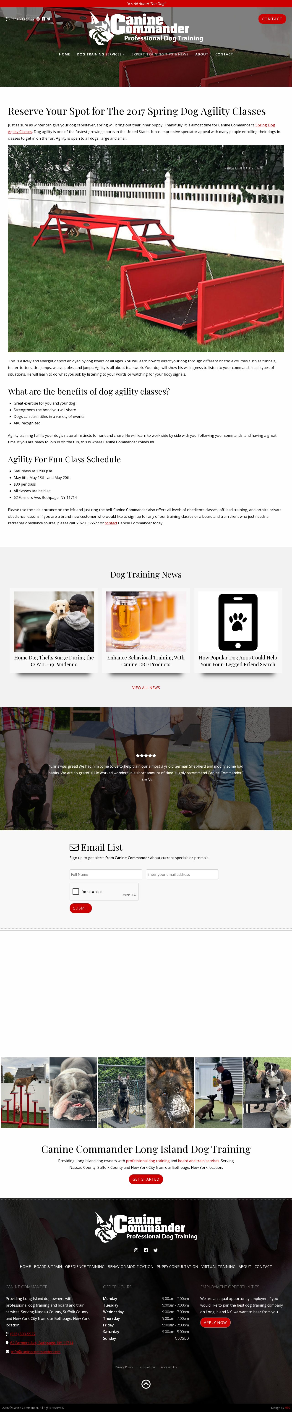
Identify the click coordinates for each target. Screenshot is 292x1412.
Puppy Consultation (177, 1266)
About (202, 54)
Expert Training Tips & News (160, 54)
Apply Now (215, 1322)
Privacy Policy (124, 1367)
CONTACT (272, 18)
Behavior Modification (131, 1266)
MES (287, 1408)
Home (64, 54)
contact (111, 523)
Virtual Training (218, 1266)
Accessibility (169, 1367)
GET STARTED (146, 1179)
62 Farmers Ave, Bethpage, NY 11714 (41, 1342)
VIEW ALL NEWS (146, 687)
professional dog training (148, 1160)
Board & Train (48, 1266)
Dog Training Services (99, 54)
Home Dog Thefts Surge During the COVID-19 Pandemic (54, 661)
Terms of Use (147, 1367)
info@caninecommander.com (35, 1351)
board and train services (198, 1160)
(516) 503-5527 (21, 18)
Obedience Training (84, 1266)
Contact (224, 54)
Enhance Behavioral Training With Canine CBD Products (146, 661)
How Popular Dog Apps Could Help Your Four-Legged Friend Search (238, 661)
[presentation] (104, 892)
